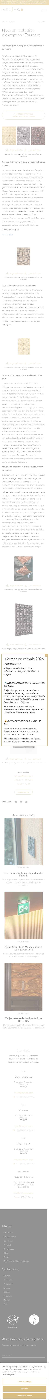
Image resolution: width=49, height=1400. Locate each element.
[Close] (45, 1367)
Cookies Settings (24, 1382)
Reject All (24, 1389)
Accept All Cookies (24, 1395)
